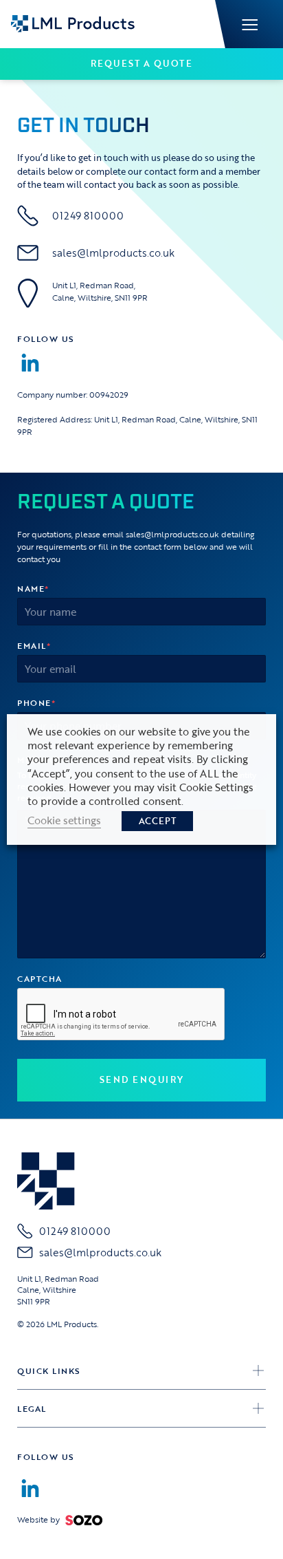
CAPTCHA (40, 978)
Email (34, 645)
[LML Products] (73, 22)
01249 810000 (88, 215)
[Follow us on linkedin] (30, 363)
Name (33, 588)
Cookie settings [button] (64, 820)
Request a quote (142, 63)
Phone (36, 702)
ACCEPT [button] (157, 821)
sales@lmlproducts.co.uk (113, 253)
